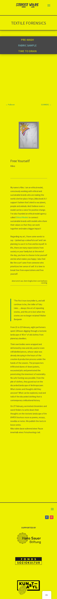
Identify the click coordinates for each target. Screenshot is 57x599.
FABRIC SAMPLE (27, 45)
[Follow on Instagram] (51, 517)
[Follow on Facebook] (47, 517)
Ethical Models (22, 217)
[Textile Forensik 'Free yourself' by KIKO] (29, 147)
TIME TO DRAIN (27, 51)
